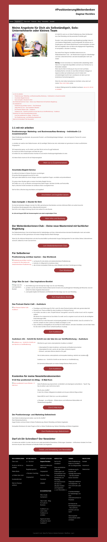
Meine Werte (15, 471)
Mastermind (29, 465)
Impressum (85, 465)
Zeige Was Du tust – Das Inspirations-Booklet (27, 107)
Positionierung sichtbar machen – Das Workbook (28, 105)
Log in (72, 533)
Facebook (43, 479)
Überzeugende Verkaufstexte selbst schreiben (74, 518)
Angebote (18, 21)
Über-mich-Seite (64, 83)
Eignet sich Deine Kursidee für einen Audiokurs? (45, 521)
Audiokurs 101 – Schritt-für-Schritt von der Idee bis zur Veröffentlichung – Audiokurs (37, 111)
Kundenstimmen (17, 479)
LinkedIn (42, 483)
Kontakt (52, 21)
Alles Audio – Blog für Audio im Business (45, 503)
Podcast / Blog (44, 475)
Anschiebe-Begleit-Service (22, 98)
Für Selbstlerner (17, 103)
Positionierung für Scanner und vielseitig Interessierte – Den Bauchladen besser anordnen (74, 473)
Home (11, 21)
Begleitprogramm (31, 469)
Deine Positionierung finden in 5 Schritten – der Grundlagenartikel (74, 463)
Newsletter (45, 21)
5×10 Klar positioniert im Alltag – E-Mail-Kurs (26, 115)
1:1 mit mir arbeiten (18, 94)
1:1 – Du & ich (30, 461)
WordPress (67, 533)
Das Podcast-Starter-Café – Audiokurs (25, 109)
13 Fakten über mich (18, 475)
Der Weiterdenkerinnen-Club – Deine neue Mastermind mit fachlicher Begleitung (35, 102)
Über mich (27, 21)
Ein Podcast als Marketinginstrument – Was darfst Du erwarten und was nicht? (74, 508)
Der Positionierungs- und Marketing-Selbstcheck (28, 117)
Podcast (33, 21)
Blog (39, 21)
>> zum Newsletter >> (60, 490)
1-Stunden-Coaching (32, 473)
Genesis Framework (59, 533)
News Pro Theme (47, 533)
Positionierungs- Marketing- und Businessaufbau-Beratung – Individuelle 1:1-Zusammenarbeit (40, 96)
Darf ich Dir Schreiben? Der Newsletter (23, 119)
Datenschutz (86, 469)
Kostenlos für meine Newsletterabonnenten (25, 113)
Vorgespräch (30, 477)
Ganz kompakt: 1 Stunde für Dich (23, 100)
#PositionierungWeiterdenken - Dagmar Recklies (22, 11)
